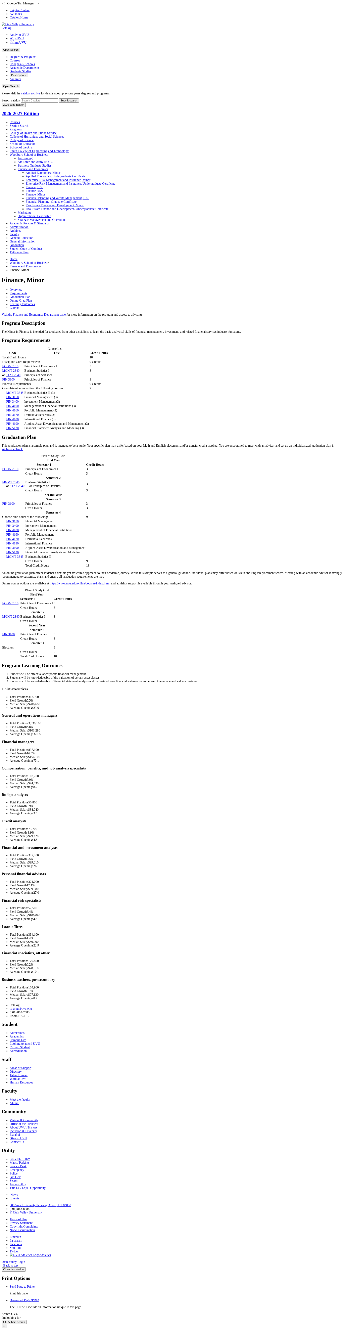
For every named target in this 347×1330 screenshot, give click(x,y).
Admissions (17, 1032)
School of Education (23, 143)
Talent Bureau (19, 1075)
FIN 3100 (8, 379)
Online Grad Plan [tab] (21, 300)
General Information (22, 241)
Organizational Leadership (34, 216)
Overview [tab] (16, 289)
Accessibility (18, 1184)
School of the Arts (21, 147)
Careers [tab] (14, 307)
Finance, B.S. (34, 187)
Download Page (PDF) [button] (24, 1300)
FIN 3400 (12, 401)
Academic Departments (24, 67)
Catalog (6, 28)
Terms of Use (18, 1219)
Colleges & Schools (22, 64)
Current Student (20, 1047)
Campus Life (18, 1040)
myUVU (20, 42)
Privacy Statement (21, 1223)
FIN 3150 (12, 397)
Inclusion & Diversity (23, 1131)
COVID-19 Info (20, 1159)
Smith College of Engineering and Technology (39, 151)
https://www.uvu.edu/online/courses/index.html (79, 583)
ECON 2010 (10, 366)
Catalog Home (19, 17)
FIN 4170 (12, 414)
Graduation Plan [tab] (20, 297)
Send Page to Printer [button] (23, 1286)
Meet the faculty (20, 1099)
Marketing (24, 212)
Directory (16, 1071)
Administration (19, 227)
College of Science (22, 140)
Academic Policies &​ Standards (30, 223)
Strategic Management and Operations (42, 219)
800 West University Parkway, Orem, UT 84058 (40, 1205)
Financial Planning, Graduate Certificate (51, 201)
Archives (15, 79)
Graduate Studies (20, 71)
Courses (15, 60)
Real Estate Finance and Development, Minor (55, 205)
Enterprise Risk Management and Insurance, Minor (58, 180)
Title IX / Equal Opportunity (28, 1188)
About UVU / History (24, 1127)
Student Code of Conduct (26, 248)
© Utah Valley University (26, 1212)
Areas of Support (20, 1068)
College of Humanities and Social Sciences (37, 136)
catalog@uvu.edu (21, 1008)
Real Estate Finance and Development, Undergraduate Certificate (67, 209)
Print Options (19, 75)
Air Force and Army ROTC (35, 162)
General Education (21, 237)
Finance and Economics (33, 169)
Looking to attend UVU (25, 1043)
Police (13, 1173)
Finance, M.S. (35, 190)
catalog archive (30, 93)
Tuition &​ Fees (19, 252)
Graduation (17, 245)
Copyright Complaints (24, 1226)
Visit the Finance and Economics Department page (34, 314)
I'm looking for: (11, 1317)
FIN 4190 (12, 423)
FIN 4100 (12, 406)
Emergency (17, 1169)
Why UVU (17, 38)
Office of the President (24, 1123)
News (14, 1194)
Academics (17, 1036)
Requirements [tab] (18, 293)
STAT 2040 (13, 375)
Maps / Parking (19, 1162)
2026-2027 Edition (20, 113)
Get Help (15, 1177)
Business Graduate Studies (34, 165)
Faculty (14, 234)
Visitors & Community (24, 1120)
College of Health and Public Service (33, 133)
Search (14, 1180)
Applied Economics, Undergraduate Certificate (55, 176)
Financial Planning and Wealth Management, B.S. (57, 198)
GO (14, 1322)
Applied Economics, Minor (43, 172)
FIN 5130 (12, 428)
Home (13, 259)
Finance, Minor (35, 194)
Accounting (25, 158)
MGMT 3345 (14, 392)
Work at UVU (19, 1078)
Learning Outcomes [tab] (22, 304)
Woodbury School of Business (29, 154)
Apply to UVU (19, 34)
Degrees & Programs (23, 56)
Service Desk (18, 1166)
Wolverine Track (12, 449)
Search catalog (11, 100)
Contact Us (17, 1142)
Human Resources (21, 1082)
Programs (16, 129)
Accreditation (18, 1051)
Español (15, 1134)
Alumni (14, 1103)
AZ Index (16, 13)
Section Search (19, 125)
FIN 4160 (12, 410)
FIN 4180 (12, 419)
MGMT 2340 (10, 370)
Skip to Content (20, 10)
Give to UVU (18, 1138)
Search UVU (10, 1314)
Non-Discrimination (22, 1230)
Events (14, 1198)
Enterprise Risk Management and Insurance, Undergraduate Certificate (70, 183)
